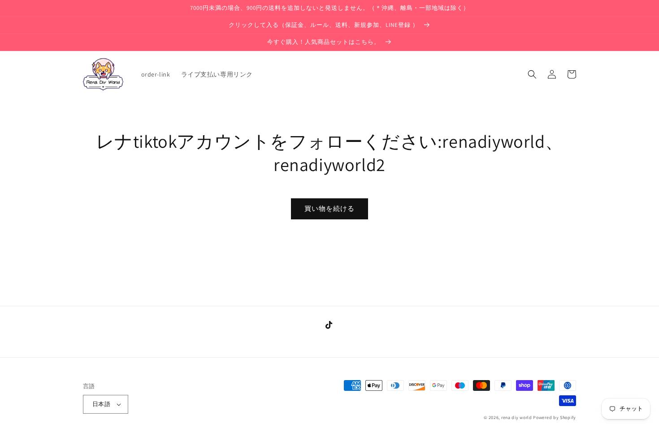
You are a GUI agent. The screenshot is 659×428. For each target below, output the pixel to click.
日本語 (101, 404)
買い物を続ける (329, 208)
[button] (532, 74)
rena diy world (516, 417)
